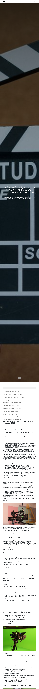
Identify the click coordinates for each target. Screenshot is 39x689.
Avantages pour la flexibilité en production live (12, 391)
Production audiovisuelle (8, 383)
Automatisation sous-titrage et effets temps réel (13, 410)
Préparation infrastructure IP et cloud (10, 403)
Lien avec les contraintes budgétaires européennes (13, 394)
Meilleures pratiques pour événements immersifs (12, 413)
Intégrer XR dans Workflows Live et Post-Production (12, 408)
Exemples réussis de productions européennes (12, 416)
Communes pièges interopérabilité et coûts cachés (13, 417)
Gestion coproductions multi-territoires (11, 411)
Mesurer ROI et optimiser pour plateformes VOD (12, 419)
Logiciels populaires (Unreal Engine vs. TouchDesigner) (13, 399)
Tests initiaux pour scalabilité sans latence (11, 406)
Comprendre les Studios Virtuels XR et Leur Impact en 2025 (13, 389)
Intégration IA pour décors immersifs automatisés (13, 392)
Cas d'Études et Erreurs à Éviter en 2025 (10, 414)
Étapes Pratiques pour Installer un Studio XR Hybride (12, 402)
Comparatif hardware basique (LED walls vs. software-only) (14, 397)
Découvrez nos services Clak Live (16, 608)
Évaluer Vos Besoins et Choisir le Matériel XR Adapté (12, 396)
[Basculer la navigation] (35, 1)
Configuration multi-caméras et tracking (11, 405)
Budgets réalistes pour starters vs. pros (11, 400)
